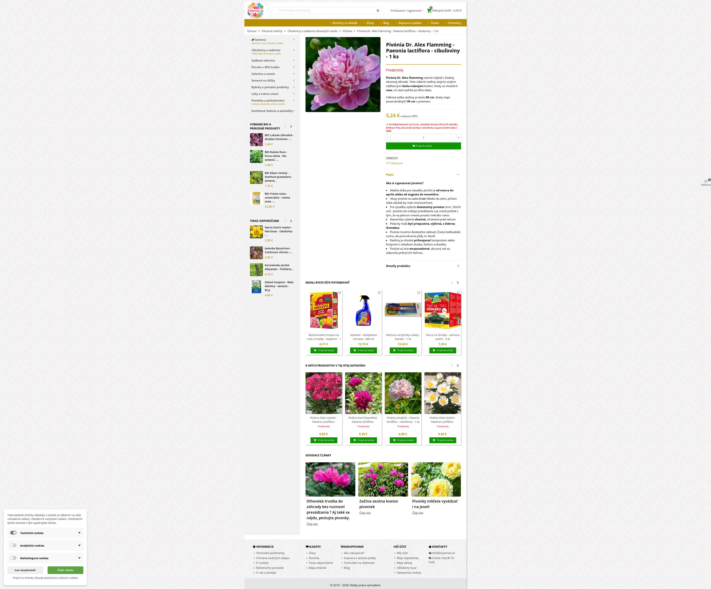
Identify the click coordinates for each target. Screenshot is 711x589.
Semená (267, 41)
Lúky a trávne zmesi (264, 94)
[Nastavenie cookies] (395, 572)
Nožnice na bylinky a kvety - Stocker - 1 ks (403, 337)
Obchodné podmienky (270, 553)
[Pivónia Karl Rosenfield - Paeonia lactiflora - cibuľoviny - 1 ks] (363, 393)
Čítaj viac (312, 524)
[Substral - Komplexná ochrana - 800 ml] (363, 310)
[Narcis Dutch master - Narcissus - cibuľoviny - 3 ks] (256, 231)
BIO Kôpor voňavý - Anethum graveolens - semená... (279, 176)
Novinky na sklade (345, 23)
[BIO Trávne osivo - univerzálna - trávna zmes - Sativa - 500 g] (256, 198)
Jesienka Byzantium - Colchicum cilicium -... (278, 250)
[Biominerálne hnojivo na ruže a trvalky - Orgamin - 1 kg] (324, 310)
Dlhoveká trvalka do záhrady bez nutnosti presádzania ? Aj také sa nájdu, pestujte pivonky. (328, 509)
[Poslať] (378, 10)
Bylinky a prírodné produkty (270, 87)
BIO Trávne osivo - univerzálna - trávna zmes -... (277, 197)
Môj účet (402, 553)
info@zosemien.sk (443, 553)
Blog (386, 23)
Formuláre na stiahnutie (359, 563)
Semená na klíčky (263, 80)
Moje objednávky (408, 558)
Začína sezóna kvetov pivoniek (378, 504)
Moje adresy (404, 563)
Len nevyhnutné (25, 570)
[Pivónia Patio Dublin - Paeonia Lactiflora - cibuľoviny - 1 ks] (442, 393)
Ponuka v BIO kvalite (265, 67)
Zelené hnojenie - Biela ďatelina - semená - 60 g (279, 286)
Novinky (314, 558)
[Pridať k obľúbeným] (339, 293)
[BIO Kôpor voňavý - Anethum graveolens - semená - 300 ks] (256, 177)
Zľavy (370, 23)
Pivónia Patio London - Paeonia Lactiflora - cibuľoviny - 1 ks (324, 421)
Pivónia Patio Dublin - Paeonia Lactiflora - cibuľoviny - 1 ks (443, 421)
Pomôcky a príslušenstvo (268, 102)
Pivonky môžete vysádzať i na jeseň (435, 504)
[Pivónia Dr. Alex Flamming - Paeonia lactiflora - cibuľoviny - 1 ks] (343, 74)
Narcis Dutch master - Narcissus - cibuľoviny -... (278, 231)
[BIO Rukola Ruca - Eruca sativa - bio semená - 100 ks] (256, 156)
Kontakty (454, 23)
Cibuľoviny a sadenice (266, 51)
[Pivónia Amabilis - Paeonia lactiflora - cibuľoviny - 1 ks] (403, 393)
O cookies (262, 563)
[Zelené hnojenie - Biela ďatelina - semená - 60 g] (256, 286)
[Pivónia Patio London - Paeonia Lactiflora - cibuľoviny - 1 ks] (324, 393)
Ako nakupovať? (354, 553)
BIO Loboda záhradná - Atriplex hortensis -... (279, 137)
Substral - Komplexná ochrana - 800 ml (363, 337)
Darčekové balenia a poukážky (272, 111)
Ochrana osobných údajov (273, 558)
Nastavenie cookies (409, 572)
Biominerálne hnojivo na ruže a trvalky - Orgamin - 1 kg (324, 339)
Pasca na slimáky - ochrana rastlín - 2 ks (443, 337)
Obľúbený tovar (407, 568)
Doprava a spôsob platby (360, 558)
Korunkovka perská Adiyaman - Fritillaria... (279, 267)
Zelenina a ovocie (263, 74)
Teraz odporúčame (264, 221)
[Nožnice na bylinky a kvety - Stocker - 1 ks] (403, 310)
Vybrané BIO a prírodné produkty (265, 126)
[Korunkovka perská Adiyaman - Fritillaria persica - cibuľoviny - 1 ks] (256, 269)
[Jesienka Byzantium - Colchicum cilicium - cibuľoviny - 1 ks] (256, 252)
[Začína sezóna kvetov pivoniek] (383, 479)
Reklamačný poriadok (270, 568)
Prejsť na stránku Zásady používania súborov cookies (45, 578)
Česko (435, 23)
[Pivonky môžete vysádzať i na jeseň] (436, 479)
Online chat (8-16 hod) (441, 560)
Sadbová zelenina (263, 60)
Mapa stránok (317, 568)
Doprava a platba (409, 23)
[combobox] (323, 10)
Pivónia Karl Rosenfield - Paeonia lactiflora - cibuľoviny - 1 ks (363, 421)
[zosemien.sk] (255, 10)
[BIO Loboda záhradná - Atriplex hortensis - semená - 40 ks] (256, 139)
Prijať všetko (65, 570)
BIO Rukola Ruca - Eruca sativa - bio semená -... (276, 156)
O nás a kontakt (266, 572)
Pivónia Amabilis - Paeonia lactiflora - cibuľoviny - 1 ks (403, 419)
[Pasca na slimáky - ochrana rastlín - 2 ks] (442, 310)
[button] (285, 126)
